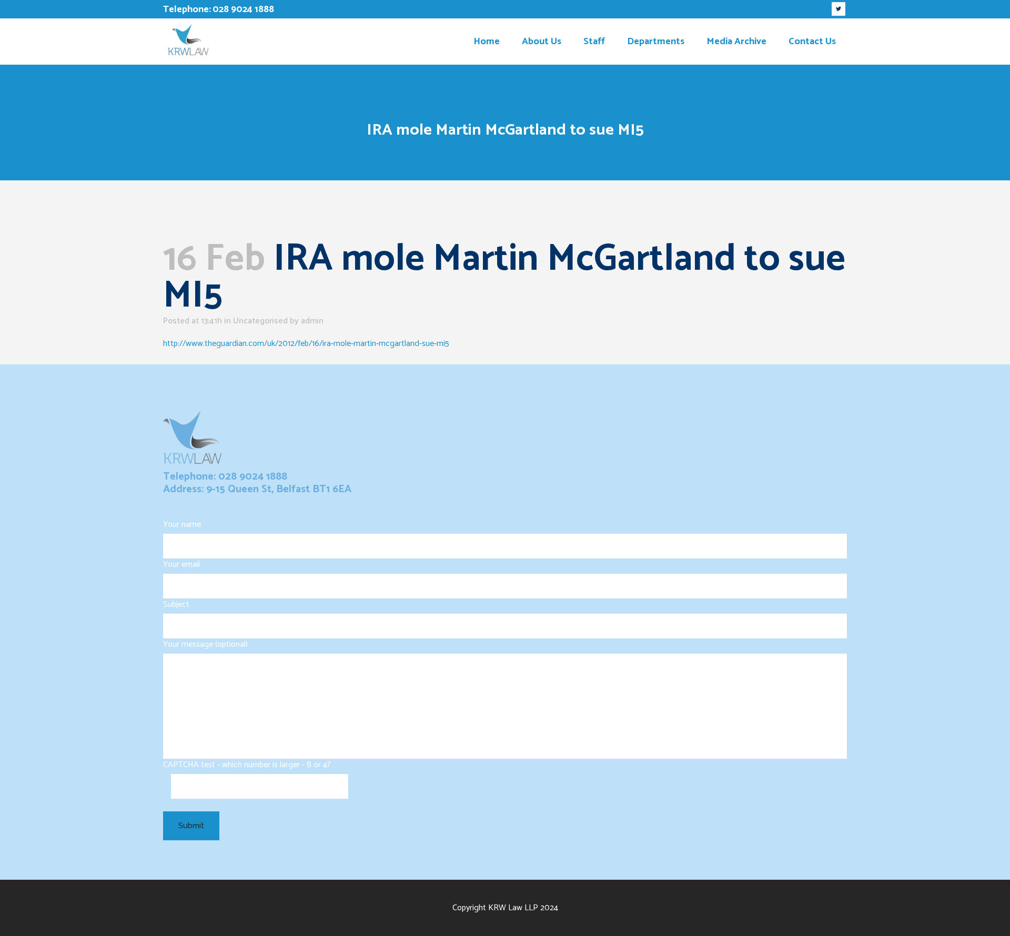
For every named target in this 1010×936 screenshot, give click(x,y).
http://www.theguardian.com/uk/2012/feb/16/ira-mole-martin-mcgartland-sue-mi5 (306, 344)
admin (312, 321)
